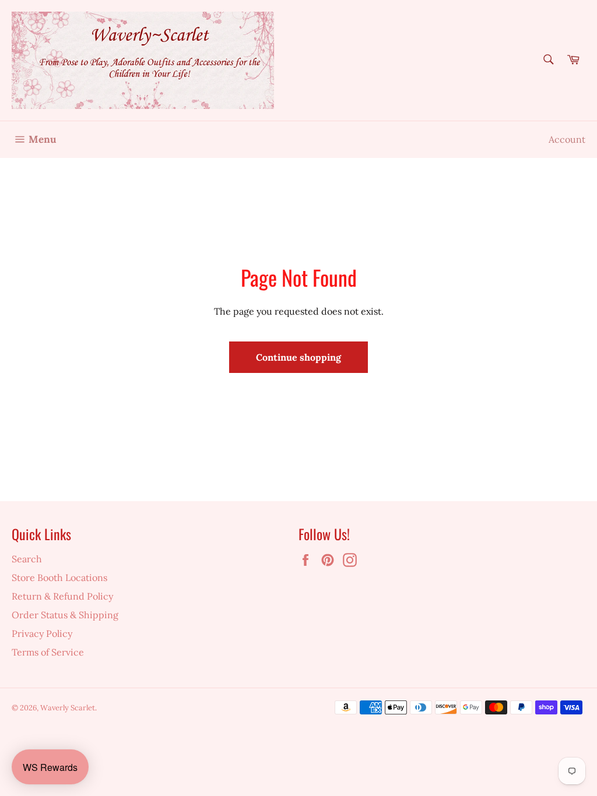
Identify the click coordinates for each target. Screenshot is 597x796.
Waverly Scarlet (67, 708)
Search (27, 559)
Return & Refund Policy (62, 596)
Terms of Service (48, 652)
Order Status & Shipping (65, 615)
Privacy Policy (42, 633)
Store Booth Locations (59, 577)
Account (567, 139)
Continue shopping (298, 357)
